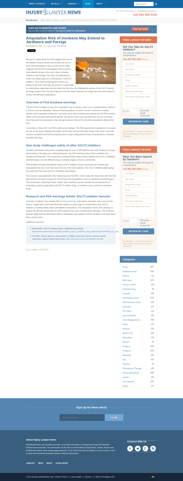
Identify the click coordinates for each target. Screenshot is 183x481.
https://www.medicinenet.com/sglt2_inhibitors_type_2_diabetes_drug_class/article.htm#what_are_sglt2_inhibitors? (80, 231)
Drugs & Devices (37, 4)
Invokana (55, 20)
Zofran (125, 386)
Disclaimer (76, 477)
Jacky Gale (51, 46)
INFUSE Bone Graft (131, 302)
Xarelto (126, 377)
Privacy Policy (61, 477)
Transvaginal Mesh (131, 373)
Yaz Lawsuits (128, 382)
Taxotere (126, 364)
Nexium (126, 342)
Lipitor (125, 324)
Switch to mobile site (105, 477)
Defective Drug (129, 289)
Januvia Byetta (129, 315)
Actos (125, 267)
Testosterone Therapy (132, 368)
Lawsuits (72, 4)
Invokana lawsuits (68, 201)
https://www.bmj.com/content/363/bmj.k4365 (84, 239)
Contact (88, 477)
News (88, 4)
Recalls (55, 4)
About (99, 4)
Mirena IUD (128, 333)
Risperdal (127, 355)
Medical (126, 329)
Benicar (126, 276)
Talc (124, 360)
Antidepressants (130, 271)
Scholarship (61, 463)
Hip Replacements (131, 298)
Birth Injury (127, 280)
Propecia (126, 351)
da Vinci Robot (129, 285)
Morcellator (127, 338)
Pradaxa (126, 346)
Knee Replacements (131, 320)
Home (42, 20)
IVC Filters (127, 311)
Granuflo (126, 293)
